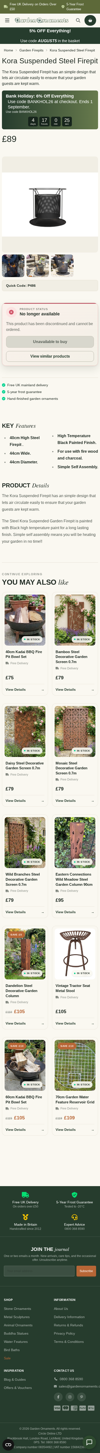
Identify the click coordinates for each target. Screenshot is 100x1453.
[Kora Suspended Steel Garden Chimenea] (37, 265)
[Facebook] (58, 1397)
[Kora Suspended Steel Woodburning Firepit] (13, 265)
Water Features (16, 1342)
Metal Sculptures (17, 1317)
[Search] (78, 20)
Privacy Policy (64, 1333)
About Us (61, 1309)
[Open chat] (89, 1442)
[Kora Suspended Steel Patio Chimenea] (62, 265)
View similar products (50, 356)
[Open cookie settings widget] (8, 1445)
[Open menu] (7, 20)
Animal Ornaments (18, 1325)
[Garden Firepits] (50, 204)
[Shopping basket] (90, 20)
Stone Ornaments (17, 1309)
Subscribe (86, 1271)
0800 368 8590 (71, 1379)
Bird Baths (12, 1350)
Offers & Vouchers (18, 1388)
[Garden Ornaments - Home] (42, 20)
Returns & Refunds (68, 1325)
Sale (7, 1358)
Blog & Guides (15, 1379)
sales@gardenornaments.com (77, 1386)
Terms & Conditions (69, 1342)
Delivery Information (69, 1317)
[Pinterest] (81, 1397)
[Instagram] (70, 1397)
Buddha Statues (16, 1333)
